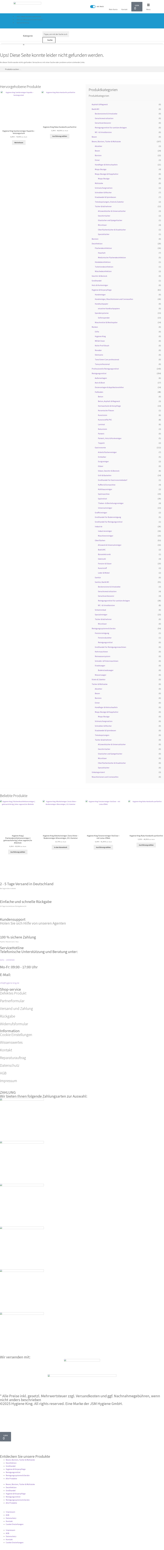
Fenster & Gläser (105, 563)
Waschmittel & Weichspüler (106, 322)
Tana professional (102, 364)
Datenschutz (9, 1065)
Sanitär (98, 577)
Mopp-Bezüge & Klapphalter (106, 174)
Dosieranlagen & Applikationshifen (109, 387)
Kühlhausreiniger (105, 489)
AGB (3, 1073)
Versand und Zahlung (16, 1008)
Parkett (101, 433)
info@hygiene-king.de (9, 983)
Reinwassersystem (102, 656)
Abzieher (98, 146)
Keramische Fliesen (106, 410)
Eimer (97, 160)
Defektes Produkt (13, 993)
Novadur (98, 350)
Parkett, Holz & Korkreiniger (109, 438)
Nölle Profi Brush (102, 345)
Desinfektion (97, 243)
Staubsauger (100, 665)
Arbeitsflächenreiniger (107, 452)
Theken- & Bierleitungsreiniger (111, 503)
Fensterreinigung (102, 633)
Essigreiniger (103, 461)
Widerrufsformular (14, 1023)
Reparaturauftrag (13, 1057)
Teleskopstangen (102, 735)
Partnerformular (12, 1000)
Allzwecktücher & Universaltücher (112, 211)
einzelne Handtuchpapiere (109, 308)
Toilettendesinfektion (104, 267)
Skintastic (99, 355)
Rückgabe (7, 1016)
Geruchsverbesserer (103, 123)
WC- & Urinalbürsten (103, 132)
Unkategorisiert (98, 772)
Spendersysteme (102, 313)
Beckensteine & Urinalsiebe (106, 113)
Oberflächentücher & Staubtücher (112, 229)
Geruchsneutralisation (104, 118)
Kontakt (6, 1050)
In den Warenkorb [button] (60, 847)
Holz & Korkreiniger (100, 285)
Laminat (101, 424)
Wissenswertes (11, 1042)
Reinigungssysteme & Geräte (103, 628)
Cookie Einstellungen (16, 1034)
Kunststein (102, 415)
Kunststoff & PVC (105, 419)
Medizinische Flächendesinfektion (112, 257)
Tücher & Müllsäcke (99, 684)
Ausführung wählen (59, 136)
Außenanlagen (101, 378)
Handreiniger (100, 294)
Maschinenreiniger (105, 536)
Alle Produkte (11, 1478)
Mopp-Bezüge (100, 169)
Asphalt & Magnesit (100, 104)
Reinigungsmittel (99, 373)
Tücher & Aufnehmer (103, 206)
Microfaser (102, 225)
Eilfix (97, 331)
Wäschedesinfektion (103, 271)
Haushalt (102, 253)
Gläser (100, 466)
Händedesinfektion (103, 262)
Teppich (101, 443)
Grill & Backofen (104, 475)
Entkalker (102, 457)
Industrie (98, 526)
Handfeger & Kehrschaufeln (106, 164)
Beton (100, 396)
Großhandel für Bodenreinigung (108, 517)
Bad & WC (95, 109)
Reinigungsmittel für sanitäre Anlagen (111, 127)
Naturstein (102, 429)
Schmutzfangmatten (103, 188)
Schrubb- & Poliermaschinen (106, 661)
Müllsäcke (99, 183)
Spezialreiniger (101, 614)
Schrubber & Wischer (103, 192)
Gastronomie (100, 447)
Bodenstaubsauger (105, 670)
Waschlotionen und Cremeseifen (105, 777)
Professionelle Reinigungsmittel (105, 368)
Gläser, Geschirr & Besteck (108, 471)
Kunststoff (102, 568)
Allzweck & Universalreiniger (109, 545)
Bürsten (98, 155)
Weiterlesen (18, 142)
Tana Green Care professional (107, 359)
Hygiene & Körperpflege (102, 290)
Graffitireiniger (101, 512)
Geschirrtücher (104, 216)
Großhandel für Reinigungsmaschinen (110, 647)
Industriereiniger (105, 531)
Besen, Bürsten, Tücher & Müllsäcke (106, 141)
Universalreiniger (105, 508)
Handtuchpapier (101, 304)
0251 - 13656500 (7, 960)
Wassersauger (100, 675)
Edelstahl (102, 559)
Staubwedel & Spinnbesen (105, 197)
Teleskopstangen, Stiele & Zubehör (109, 202)
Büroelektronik (104, 554)
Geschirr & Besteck (99, 276)
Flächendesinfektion (103, 248)
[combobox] (56, 34)
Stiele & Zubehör (98, 679)
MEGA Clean (100, 341)
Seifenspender (104, 318)
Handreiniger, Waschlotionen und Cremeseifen (114, 299)
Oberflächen (100, 540)
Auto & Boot (100, 382)
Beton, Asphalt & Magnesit (109, 401)
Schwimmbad (100, 610)
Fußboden (99, 392)
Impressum (8, 1080)
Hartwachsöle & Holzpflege (109, 406)
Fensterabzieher (105, 637)
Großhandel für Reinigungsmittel (108, 522)
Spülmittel (102, 498)
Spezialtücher (103, 234)
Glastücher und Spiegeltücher (110, 220)
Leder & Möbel (104, 573)
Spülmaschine (103, 494)
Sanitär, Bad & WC (102, 582)
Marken (95, 327)
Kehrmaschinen (101, 651)
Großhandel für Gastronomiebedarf (112, 480)
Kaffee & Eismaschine (106, 485)
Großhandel (97, 280)
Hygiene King (100, 336)
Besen (94, 137)
